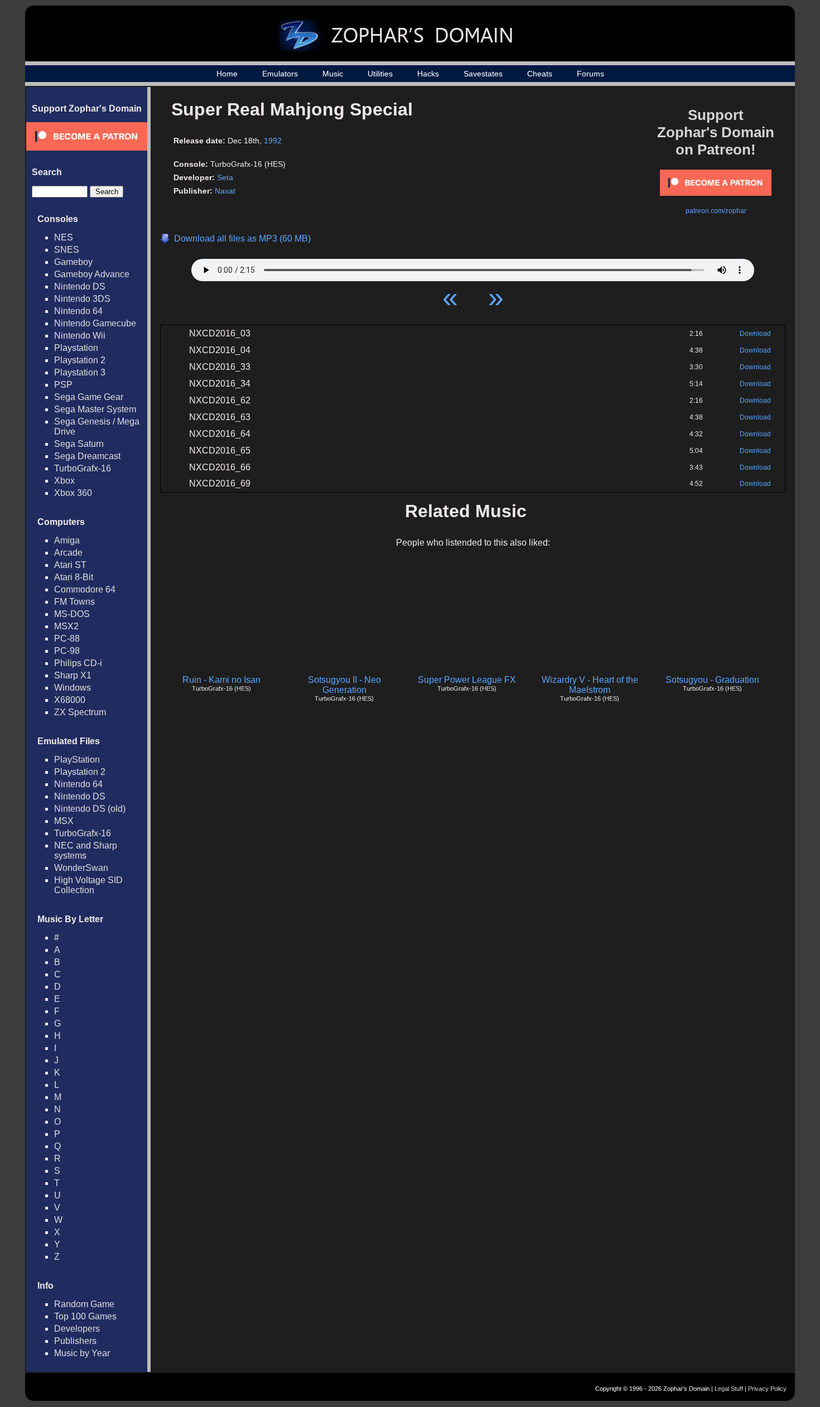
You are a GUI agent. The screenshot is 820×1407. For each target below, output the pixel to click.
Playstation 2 (79, 360)
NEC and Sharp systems (85, 850)
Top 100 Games (85, 1316)
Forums (590, 73)
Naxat (225, 190)
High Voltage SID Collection (88, 885)
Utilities (380, 73)
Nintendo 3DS (82, 298)
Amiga (67, 540)
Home (227, 73)
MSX (64, 821)
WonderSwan (81, 868)
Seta (225, 177)
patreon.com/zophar (716, 211)
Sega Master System (95, 409)
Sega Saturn (79, 444)
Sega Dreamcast (87, 456)
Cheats (539, 73)
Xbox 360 (73, 493)
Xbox (64, 480)
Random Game (84, 1304)
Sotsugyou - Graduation (712, 680)
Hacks (428, 73)
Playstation (76, 348)
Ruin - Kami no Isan (221, 680)
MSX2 (66, 626)
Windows (72, 687)
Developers (77, 1328)
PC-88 (67, 638)
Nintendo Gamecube (95, 323)
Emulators (280, 73)
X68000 (69, 700)
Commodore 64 (84, 589)
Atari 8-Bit (73, 577)
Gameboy (73, 262)
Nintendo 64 (78, 311)
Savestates (483, 73)
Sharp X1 (72, 675)
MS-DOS (72, 614)
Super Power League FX (467, 680)
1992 (273, 140)
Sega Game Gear (88, 397)
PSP (63, 384)
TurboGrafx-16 (82, 468)
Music (332, 73)
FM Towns (74, 601)
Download (755, 334)
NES (63, 237)
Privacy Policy (767, 1388)
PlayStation (77, 759)
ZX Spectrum (80, 712)
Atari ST (70, 565)
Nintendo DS (79, 286)
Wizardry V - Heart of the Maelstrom (590, 685)
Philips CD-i (78, 663)
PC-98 (67, 651)
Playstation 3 (79, 372)
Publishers (75, 1341)
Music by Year (82, 1353)
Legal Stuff (729, 1388)
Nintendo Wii (79, 335)
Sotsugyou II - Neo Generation (344, 685)
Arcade (68, 552)
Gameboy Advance (91, 274)
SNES (66, 249)
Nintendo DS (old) (90, 808)
